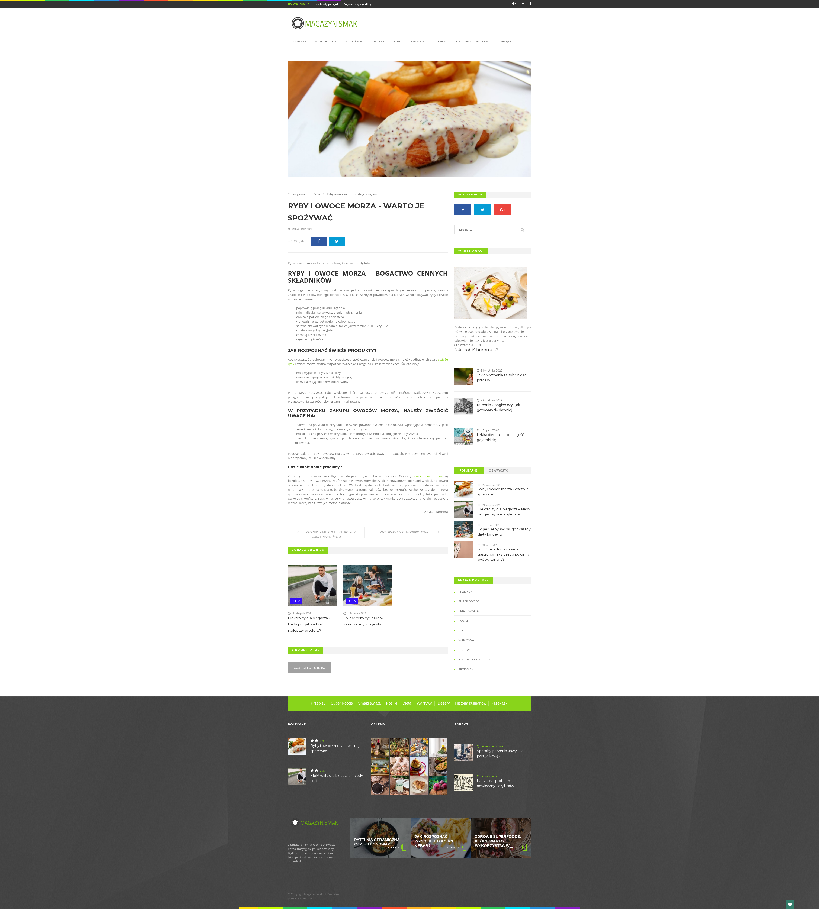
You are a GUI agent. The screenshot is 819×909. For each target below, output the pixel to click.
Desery (441, 41)
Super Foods (325, 41)
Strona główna (297, 194)
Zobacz (392, 847)
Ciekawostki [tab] (498, 470)
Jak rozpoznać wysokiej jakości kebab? (373, 841)
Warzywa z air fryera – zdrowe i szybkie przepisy (500, 841)
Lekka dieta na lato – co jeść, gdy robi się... (501, 437)
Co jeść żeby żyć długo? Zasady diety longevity (363, 621)
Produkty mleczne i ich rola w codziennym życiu (330, 534)
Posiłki (379, 41)
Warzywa (419, 41)
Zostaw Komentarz (309, 667)
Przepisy (299, 41)
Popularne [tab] (469, 470)
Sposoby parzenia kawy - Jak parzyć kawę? (501, 753)
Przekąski (504, 41)
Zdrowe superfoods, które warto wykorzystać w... (438, 841)
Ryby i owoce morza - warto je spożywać (356, 211)
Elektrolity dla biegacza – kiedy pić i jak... (337, 778)
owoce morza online (429, 476)
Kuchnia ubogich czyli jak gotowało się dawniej (498, 407)
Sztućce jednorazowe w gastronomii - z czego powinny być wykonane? (504, 554)
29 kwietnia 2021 (301, 228)
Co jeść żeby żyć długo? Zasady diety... (349, 4)
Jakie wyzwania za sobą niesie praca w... (502, 377)
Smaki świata (355, 41)
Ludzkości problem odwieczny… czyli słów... (496, 783)
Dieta (398, 41)
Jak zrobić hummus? (476, 349)
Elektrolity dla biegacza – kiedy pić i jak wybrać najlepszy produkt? (309, 624)
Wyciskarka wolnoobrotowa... (405, 532)
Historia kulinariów (472, 41)
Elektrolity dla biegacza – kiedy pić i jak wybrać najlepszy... (504, 511)
